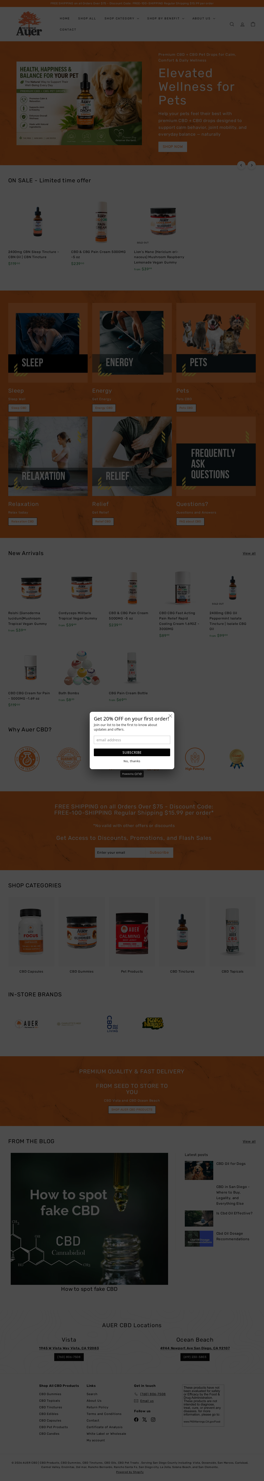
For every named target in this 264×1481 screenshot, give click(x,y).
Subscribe (132, 752)
